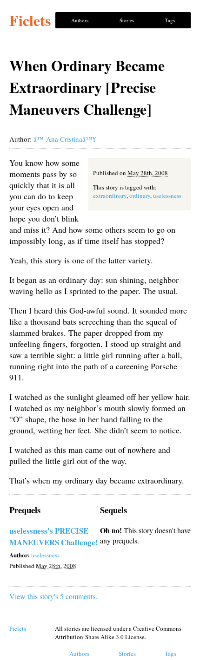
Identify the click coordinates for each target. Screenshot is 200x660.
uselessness (167, 195)
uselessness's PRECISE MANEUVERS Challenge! (53, 536)
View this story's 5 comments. (53, 596)
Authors (79, 20)
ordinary (139, 195)
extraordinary (110, 195)
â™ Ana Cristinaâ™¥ (64, 139)
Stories (127, 20)
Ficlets (30, 20)
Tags (170, 20)
